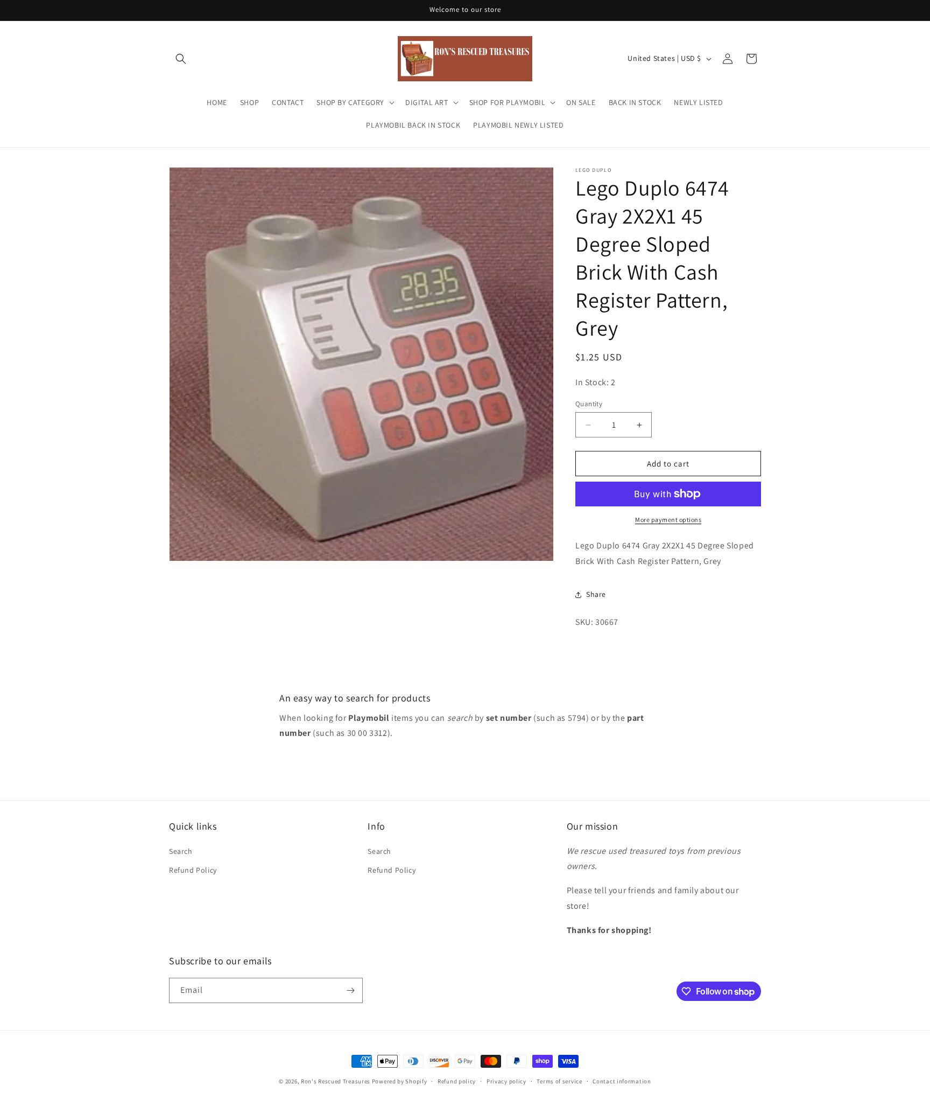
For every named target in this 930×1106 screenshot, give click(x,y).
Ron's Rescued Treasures (335, 1081)
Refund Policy (193, 870)
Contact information (622, 1081)
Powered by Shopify (399, 1081)
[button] (181, 59)
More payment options (668, 520)
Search (181, 851)
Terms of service (559, 1081)
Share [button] (596, 594)
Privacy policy (506, 1081)
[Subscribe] (350, 990)
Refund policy (457, 1081)
